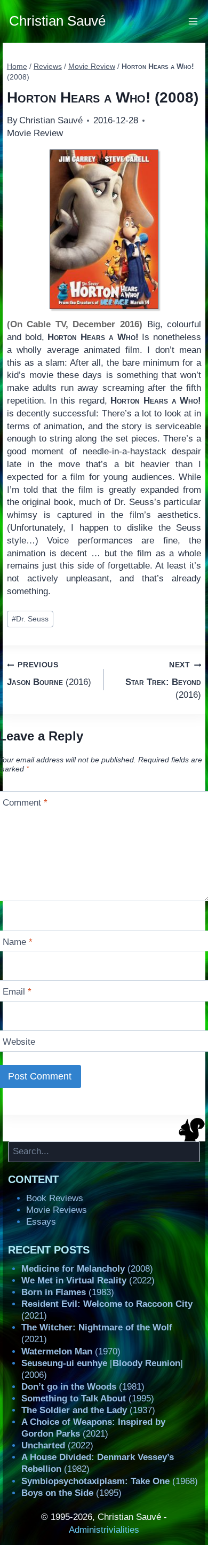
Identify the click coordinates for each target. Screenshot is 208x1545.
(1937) (88, 1410)
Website (19, 1042)
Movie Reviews (56, 1210)
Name (18, 942)
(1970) (71, 1351)
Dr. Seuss (30, 619)
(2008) (87, 1269)
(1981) (83, 1387)
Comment (25, 803)
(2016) (49, 674)
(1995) (87, 1398)
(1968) (109, 1481)
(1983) (67, 1292)
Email (17, 992)
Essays (41, 1222)
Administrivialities (104, 1530)
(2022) (88, 1280)
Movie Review (35, 133)
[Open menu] (193, 21)
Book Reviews (54, 1198)
